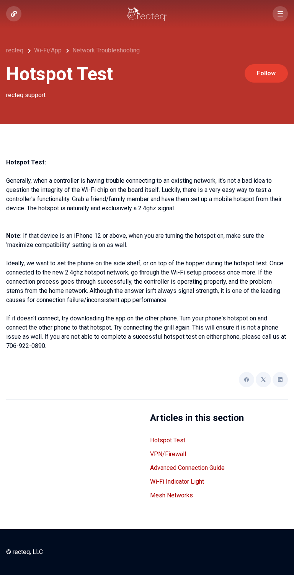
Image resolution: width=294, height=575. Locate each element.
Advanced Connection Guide (187, 467)
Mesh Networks (171, 495)
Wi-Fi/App (48, 50)
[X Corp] (263, 379)
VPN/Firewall (168, 454)
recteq (14, 50)
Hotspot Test (167, 440)
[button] (280, 13)
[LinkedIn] (280, 379)
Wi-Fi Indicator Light (177, 481)
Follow (266, 73)
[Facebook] (246, 379)
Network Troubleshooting (106, 50)
